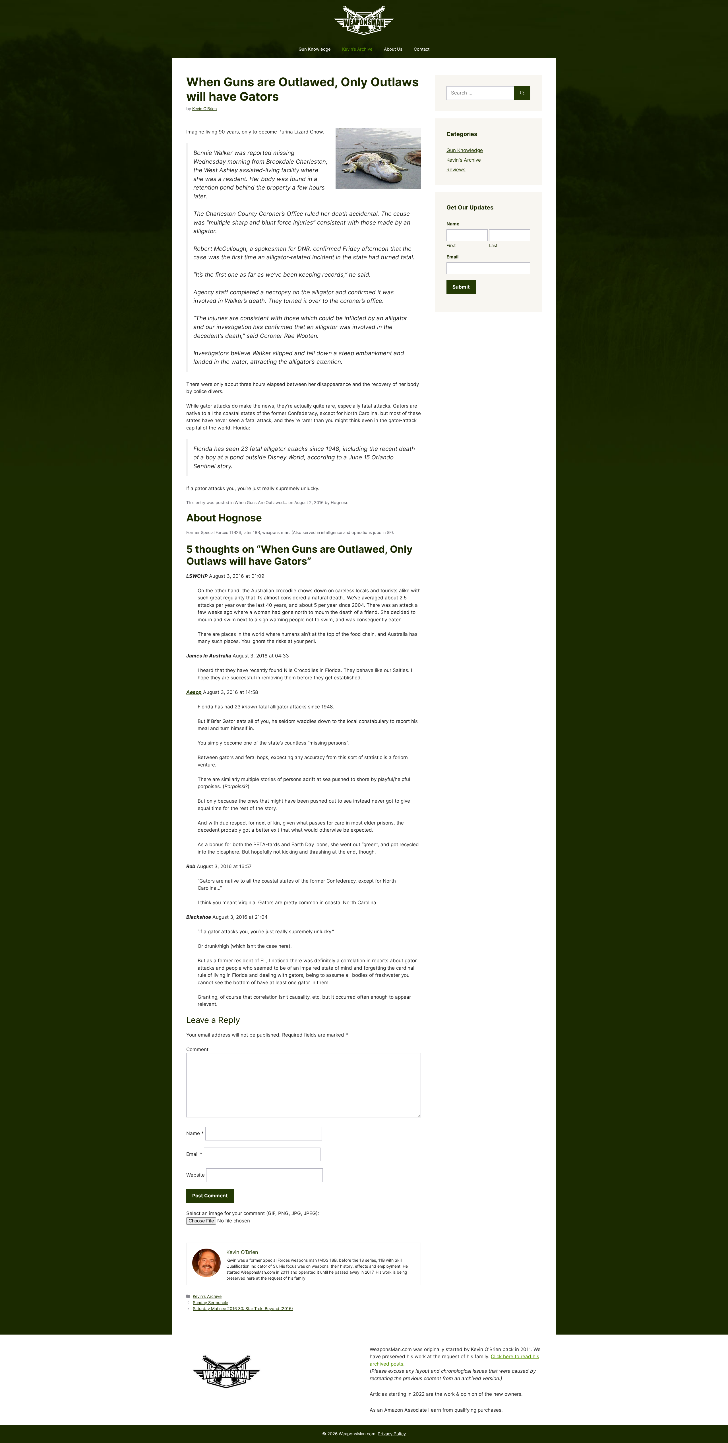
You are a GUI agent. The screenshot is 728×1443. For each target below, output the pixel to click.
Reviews (456, 169)
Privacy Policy (392, 1433)
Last (493, 245)
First (451, 245)
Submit (461, 287)
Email (194, 1154)
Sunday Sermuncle (210, 1302)
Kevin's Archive (207, 1296)
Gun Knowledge (315, 49)
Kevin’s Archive (357, 49)
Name (195, 1133)
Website (195, 1175)
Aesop (194, 692)
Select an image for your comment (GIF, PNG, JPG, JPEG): (252, 1213)
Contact (421, 49)
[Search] (522, 93)
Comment (197, 1049)
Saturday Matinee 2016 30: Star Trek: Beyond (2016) (243, 1308)
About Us (393, 49)
